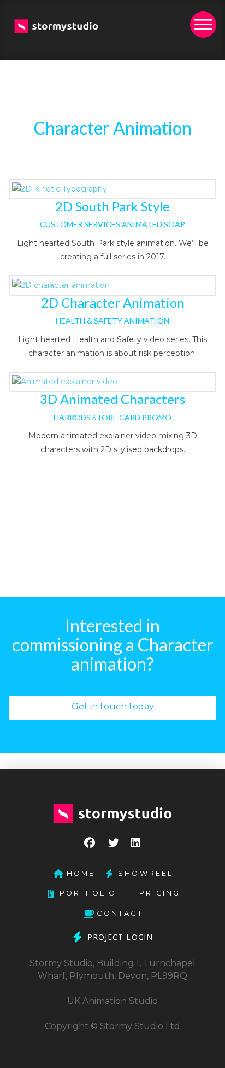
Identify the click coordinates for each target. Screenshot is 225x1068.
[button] (203, 24)
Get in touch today (113, 706)
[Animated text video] (112, 189)
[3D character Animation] (112, 382)
